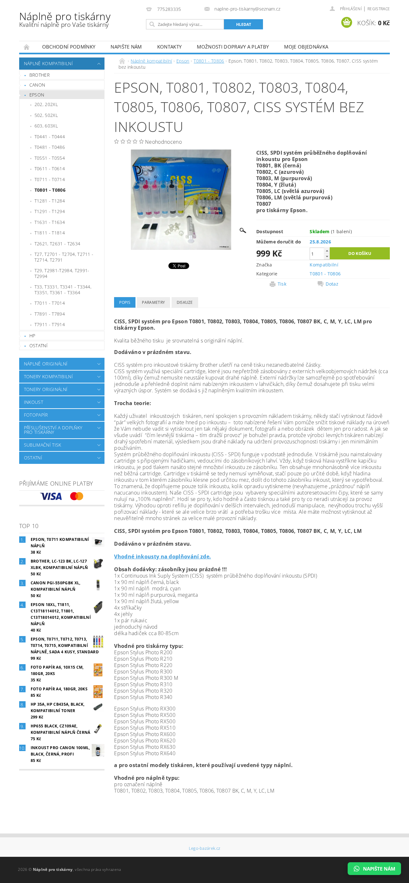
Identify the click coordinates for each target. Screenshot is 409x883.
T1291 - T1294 (50, 211)
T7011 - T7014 (50, 303)
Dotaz (332, 284)
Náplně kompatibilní (48, 63)
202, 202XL (46, 104)
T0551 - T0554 (50, 158)
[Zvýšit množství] (327, 251)
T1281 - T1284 (50, 201)
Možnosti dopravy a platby (233, 46)
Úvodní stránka (27, 46)
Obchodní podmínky (68, 46)
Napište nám (126, 46)
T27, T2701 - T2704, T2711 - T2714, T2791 (64, 257)
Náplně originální (45, 364)
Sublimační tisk (42, 445)
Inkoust (33, 402)
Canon (37, 85)
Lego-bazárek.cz (204, 848)
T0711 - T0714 (50, 179)
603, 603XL (46, 126)
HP (32, 336)
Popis (124, 302)
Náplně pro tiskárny (65, 19)
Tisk (282, 284)
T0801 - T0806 (50, 190)
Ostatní (38, 345)
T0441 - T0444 (50, 137)
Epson (36, 95)
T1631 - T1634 (50, 222)
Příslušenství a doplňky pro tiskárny (53, 430)
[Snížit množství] (327, 256)
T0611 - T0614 (50, 168)
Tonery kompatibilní (48, 376)
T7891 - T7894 (50, 314)
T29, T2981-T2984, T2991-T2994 (62, 273)
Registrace (378, 9)
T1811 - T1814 (50, 233)
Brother (39, 75)
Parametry (153, 302)
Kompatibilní (324, 265)
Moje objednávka (306, 46)
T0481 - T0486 (50, 147)
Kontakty (169, 46)
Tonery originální (45, 389)
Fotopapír (36, 415)
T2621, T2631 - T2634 (57, 244)
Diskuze (185, 302)
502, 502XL (46, 115)
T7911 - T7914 (50, 324)
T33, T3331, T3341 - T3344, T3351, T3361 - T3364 (63, 290)
